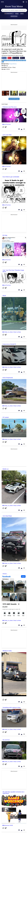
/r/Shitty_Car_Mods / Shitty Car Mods (12, 332)
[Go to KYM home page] (2, 2)
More (23, 57)
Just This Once (7, 124)
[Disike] (19, 129)
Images (16, 13)
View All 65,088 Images (14, 98)
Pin (10, 57)
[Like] (22, 129)
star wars (5, 60)
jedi (25, 60)
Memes (22, 13)
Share (4, 57)
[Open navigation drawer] (26, 2)
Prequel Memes (13, 63)
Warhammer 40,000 (8, 825)
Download (16, 57)
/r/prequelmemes (11, 60)
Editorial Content (14, 16)
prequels (21, 60)
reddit (17, 60)
